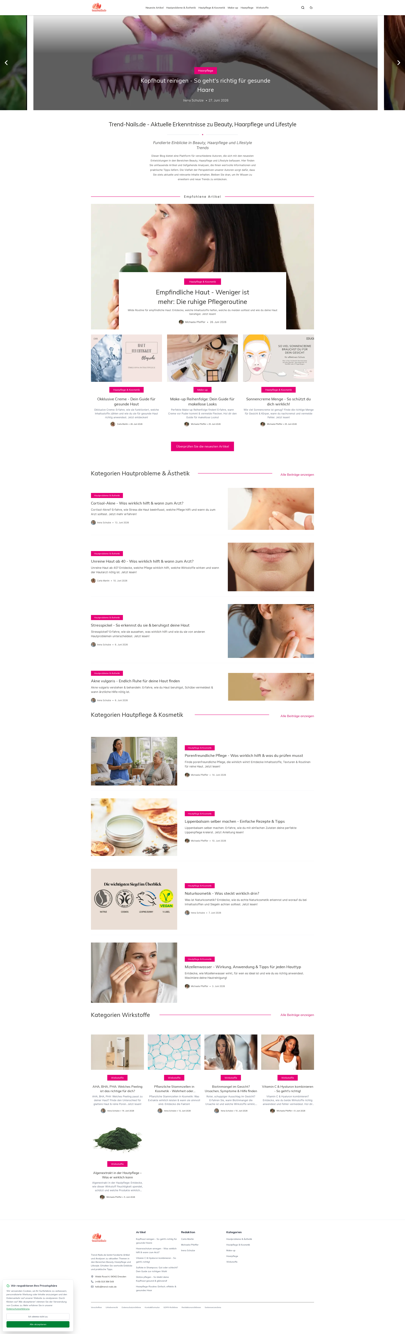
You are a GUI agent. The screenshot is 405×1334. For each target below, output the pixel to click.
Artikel (141, 1232)
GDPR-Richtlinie (170, 1307)
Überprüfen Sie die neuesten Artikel (202, 446)
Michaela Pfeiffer (190, 1244)
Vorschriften (96, 1307)
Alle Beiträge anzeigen (297, 474)
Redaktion (188, 1232)
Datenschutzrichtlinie (131, 1307)
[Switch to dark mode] (311, 7)
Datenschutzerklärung (17, 1308)
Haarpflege (247, 7)
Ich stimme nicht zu (38, 1316)
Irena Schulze (188, 1250)
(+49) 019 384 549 (104, 1281)
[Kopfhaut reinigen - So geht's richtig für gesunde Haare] (202, 62)
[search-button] (303, 7)
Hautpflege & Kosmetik (211, 7)
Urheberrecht (112, 1307)
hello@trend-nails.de (106, 1286)
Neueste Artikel (155, 7)
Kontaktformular (152, 1307)
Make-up (233, 7)
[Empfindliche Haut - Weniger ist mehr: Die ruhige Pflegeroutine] (202, 266)
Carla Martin (187, 1239)
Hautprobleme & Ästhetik (181, 7)
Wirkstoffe (262, 7)
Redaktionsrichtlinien (191, 1307)
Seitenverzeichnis (213, 1307)
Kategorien (234, 1232)
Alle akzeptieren (38, 1324)
